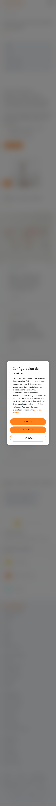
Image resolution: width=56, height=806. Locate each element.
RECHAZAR (28, 430)
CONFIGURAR (28, 438)
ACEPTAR (28, 422)
